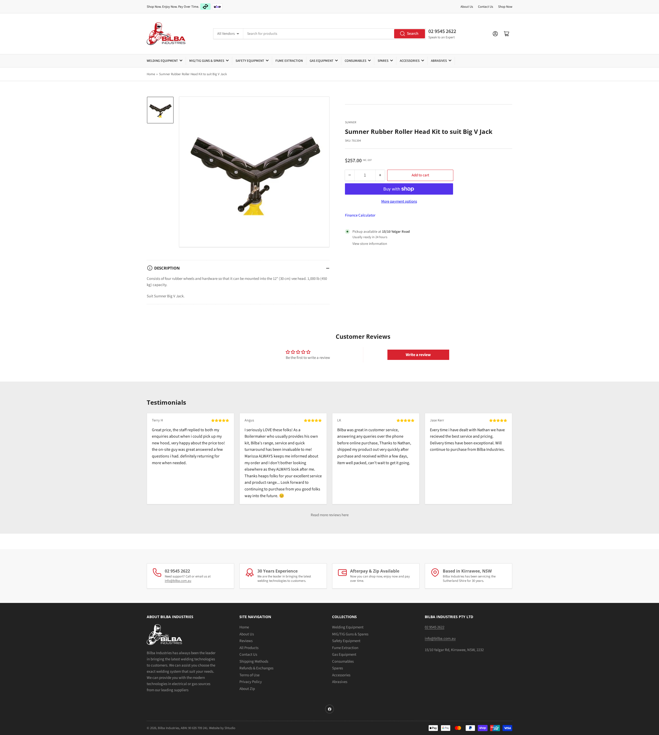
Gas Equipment (321, 60)
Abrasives (439, 60)
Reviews (246, 641)
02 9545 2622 (442, 31)
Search (412, 33)
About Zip (247, 688)
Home (151, 74)
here (345, 515)
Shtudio (229, 728)
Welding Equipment (162, 60)
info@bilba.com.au (178, 580)
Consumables (355, 60)
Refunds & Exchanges (256, 668)
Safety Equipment (250, 60)
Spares (383, 60)
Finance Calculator (360, 215)
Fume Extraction (289, 60)
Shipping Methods (253, 661)
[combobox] (334, 33)
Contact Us (485, 6)
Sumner (350, 122)
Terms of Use (249, 675)
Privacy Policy (250, 682)
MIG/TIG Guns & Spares (206, 60)
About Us (467, 6)
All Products (248, 648)
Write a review (418, 355)
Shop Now (505, 6)
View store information (369, 243)
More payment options (399, 201)
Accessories (410, 60)
